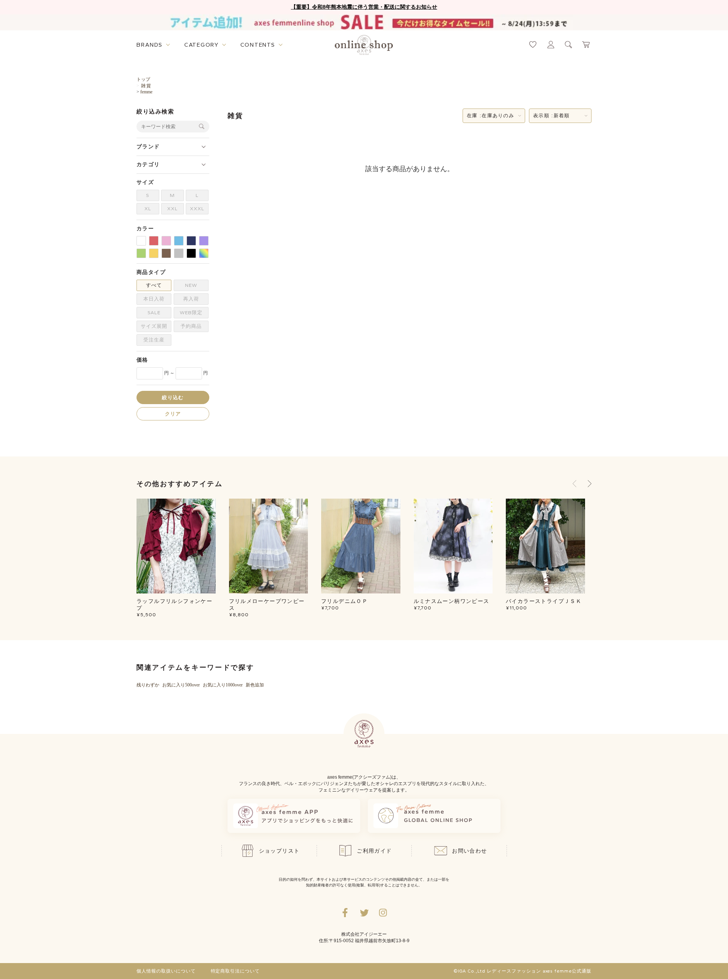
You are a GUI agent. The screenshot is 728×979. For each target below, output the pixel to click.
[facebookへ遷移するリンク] (345, 912)
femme (146, 91)
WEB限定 (191, 312)
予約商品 (191, 326)
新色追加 (255, 685)
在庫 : (490, 115)
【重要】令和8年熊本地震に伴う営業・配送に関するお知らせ (364, 7)
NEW (191, 285)
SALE (153, 312)
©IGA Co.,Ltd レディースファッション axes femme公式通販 (522, 971)
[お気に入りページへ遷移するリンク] (533, 44)
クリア (173, 413)
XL (147, 208)
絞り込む (173, 397)
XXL (172, 208)
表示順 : (551, 115)
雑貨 (146, 85)
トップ (143, 79)
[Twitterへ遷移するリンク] (364, 912)
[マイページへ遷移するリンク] (551, 44)
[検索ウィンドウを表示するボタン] (568, 44)
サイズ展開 (154, 326)
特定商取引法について (235, 971)
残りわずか (147, 685)
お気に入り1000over (223, 685)
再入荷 (191, 299)
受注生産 (154, 340)
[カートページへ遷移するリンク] (586, 44)
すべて (154, 285)
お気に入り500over (181, 685)
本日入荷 (154, 299)
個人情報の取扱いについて (166, 971)
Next (590, 484)
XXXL (197, 208)
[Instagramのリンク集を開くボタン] (383, 912)
